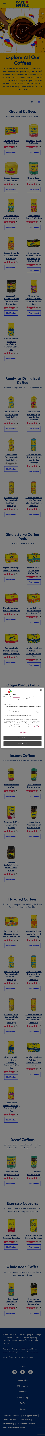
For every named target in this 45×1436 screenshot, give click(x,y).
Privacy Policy (16, 697)
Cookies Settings (22, 732)
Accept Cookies (22, 743)
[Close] (40, 690)
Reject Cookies (22, 738)
